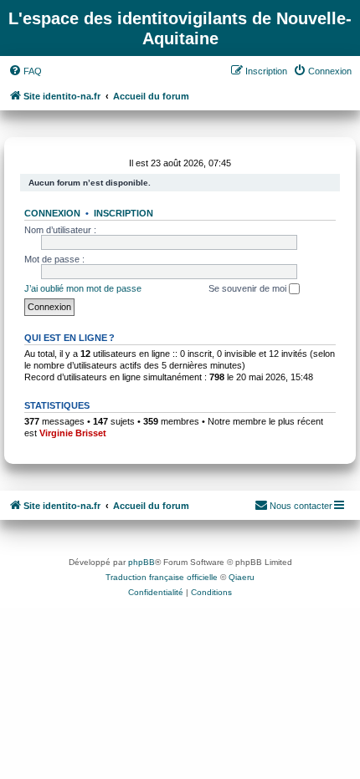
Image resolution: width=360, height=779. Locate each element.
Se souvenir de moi (248, 288)
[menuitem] (25, 71)
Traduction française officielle (161, 577)
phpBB (141, 562)
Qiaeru (242, 577)
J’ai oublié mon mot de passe (82, 288)
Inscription (123, 213)
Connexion (52, 213)
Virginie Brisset (72, 433)
